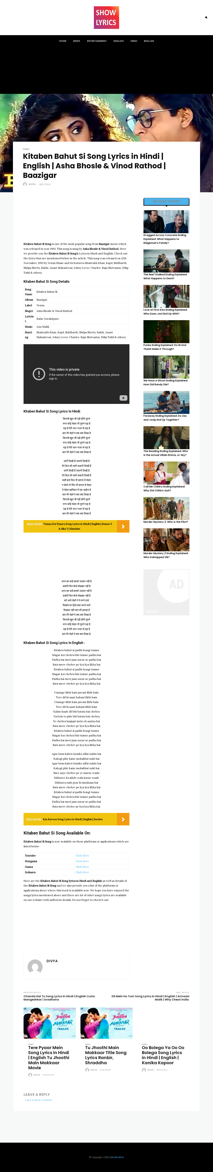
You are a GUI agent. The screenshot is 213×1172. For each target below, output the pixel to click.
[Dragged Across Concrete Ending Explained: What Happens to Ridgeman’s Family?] (166, 221)
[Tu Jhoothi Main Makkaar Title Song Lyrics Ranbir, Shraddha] (106, 1023)
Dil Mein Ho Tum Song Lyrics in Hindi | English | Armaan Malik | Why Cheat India (150, 997)
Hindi (26, 149)
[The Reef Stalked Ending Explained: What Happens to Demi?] (166, 260)
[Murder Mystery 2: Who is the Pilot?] (166, 508)
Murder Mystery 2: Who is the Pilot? (165, 522)
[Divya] (25, 184)
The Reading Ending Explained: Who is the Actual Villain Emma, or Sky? (165, 453)
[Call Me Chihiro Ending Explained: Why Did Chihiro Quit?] (166, 473)
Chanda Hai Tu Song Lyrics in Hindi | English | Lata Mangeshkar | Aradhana (59, 997)
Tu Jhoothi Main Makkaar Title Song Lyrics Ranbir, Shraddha (106, 1055)
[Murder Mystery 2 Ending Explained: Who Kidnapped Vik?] (166, 539)
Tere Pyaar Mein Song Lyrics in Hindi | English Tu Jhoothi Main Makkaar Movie (48, 1058)
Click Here (82, 855)
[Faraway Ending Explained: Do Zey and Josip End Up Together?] (166, 402)
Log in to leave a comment (38, 1100)
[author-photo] (30, 1075)
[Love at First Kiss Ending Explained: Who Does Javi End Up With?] (166, 296)
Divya (32, 184)
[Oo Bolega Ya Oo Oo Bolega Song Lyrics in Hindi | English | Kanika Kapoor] (163, 1023)
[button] (206, 17)
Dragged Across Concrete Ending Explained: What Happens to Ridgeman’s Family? (164, 239)
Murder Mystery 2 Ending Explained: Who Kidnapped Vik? (165, 555)
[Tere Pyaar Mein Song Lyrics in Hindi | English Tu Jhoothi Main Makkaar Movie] (50, 1023)
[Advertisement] (106, 70)
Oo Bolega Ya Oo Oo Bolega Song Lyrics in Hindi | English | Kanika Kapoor (163, 1055)
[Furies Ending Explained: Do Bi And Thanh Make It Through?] (166, 331)
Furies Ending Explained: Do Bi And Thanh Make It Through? (164, 347)
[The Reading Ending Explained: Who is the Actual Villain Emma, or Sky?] (166, 437)
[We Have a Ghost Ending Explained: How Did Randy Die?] (166, 366)
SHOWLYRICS (117, 1157)
